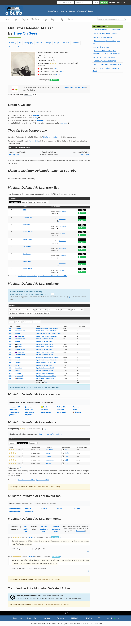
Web (24, 210)
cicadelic (18, 328)
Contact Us (46, 618)
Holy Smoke (26, 254)
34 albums (46, 137)
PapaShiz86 (18, 368)
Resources (60, 618)
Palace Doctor (27, 268)
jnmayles (28, 407)
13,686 (67, 453)
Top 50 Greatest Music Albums (45, 373)
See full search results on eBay (75, 87)
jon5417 (17, 365)
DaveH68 (48, 456)
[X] (117, 618)
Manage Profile (80, 531)
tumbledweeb (46, 412)
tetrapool (18, 373)
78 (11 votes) (62, 263)
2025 (10, 362)
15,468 (67, 449)
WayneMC (28, 415)
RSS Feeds (74, 618)
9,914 (66, 463)
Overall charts (40, 310)
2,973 (66, 460)
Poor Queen (26, 224)
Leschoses (44, 410)
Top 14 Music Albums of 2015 (44, 370)
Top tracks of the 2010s (46, 276)
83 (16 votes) (62, 248)
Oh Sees (55, 137)
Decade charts (53, 310)
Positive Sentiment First (43, 529)
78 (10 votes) (62, 255)
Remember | (115, 2)
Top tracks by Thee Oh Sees (27, 276)
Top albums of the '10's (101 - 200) (46, 362)
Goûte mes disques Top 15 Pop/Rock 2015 (48, 333)
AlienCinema (29, 412)
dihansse (19, 344)
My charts (13, 313)
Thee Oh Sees (25, 33)
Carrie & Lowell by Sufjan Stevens (105, 33)
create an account (27, 487)
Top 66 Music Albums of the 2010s (46, 376)
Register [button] (104, 2)
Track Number (14, 202)
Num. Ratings (41, 202)
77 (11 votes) (62, 233)
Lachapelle (15, 412)
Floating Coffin (34, 141)
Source (36, 322)
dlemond (31, 556)
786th (61, 71)
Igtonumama (20, 378)
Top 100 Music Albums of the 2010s (46, 331)
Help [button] (15, 19)
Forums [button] (70, 19)
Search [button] (53, 19)
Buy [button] (62, 19)
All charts (13, 310)
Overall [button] (45, 19)
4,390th (59, 74)
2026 (10, 328)
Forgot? (122, 2)
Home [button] (7, 19)
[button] (54, 60)
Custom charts (76, 310)
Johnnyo (17, 362)
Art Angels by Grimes (101, 47)
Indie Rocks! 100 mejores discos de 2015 (48, 357)
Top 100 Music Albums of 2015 (45, 346)
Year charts (64, 310)
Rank (17, 322)
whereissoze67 (14, 407)
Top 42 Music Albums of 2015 (44, 341)
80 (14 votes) (62, 211)
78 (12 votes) (62, 226)
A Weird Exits (84, 155)
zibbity (59, 508)
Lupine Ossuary (28, 239)
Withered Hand (27, 217)
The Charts (35, 19)
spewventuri (19, 376)
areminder (13, 410)
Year (11, 322)
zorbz (75, 410)
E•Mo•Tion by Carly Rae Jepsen (104, 57)
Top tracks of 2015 (60, 276)
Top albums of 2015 (42, 480)
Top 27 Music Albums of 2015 (44, 365)
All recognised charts (41, 313)
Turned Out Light (28, 232)
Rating (31, 202)
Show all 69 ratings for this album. (50, 434)
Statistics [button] (25, 19)
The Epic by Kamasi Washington (105, 61)
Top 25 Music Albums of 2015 (44, 339)
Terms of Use (17, 618)
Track (24, 202)
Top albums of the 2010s (26, 480)
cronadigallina (50, 460)
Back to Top (65, 613)
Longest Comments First (56, 529)
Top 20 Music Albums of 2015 (44, 349)
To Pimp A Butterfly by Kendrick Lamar (107, 30)
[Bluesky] (107, 618)
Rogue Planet (27, 261)
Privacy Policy (31, 618)
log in (16, 487)
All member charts (25, 313)
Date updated (22, 443)
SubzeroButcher (15, 511)
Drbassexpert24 (20, 331)
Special (45, 407)
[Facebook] (110, 618)
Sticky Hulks (27, 246)
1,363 (66, 456)
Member (32, 443)
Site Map (89, 618)
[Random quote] (95, 11)
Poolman (76, 407)
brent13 (17, 360)
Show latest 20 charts (25, 310)
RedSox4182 (61, 407)
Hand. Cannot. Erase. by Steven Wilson (107, 64)
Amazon (36, 115)
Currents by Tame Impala (103, 37)
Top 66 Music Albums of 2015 (44, 344)
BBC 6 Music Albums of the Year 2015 (47, 328)
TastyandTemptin (20, 354)
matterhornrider (20, 349)
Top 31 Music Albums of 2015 (44, 354)
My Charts (51, 387)
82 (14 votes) (62, 219)
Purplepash (20, 336)
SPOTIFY (55, 80)
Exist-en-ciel (49, 449)
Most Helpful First (25, 529)
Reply (88, 551)
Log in (12, 604)
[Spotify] (114, 618)
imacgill (19, 346)
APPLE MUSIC (82, 210)
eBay (36, 118)
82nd (56, 69)
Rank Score (26, 322)
